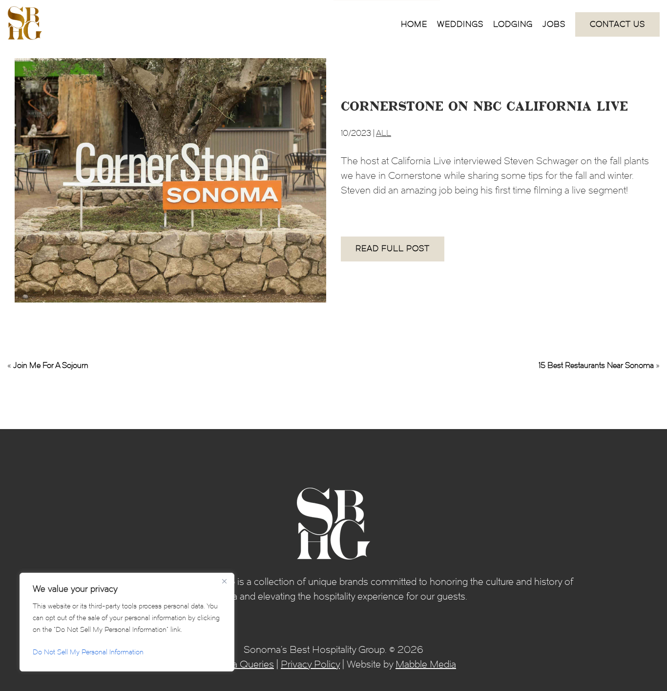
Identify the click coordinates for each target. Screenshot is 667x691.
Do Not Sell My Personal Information (88, 652)
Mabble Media (426, 664)
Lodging (513, 24)
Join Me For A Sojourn (50, 365)
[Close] (224, 581)
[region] (127, 622)
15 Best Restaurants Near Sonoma (596, 365)
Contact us (617, 24)
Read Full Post (392, 248)
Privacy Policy (310, 664)
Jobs (553, 24)
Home (414, 24)
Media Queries (242, 664)
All (383, 133)
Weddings (460, 24)
